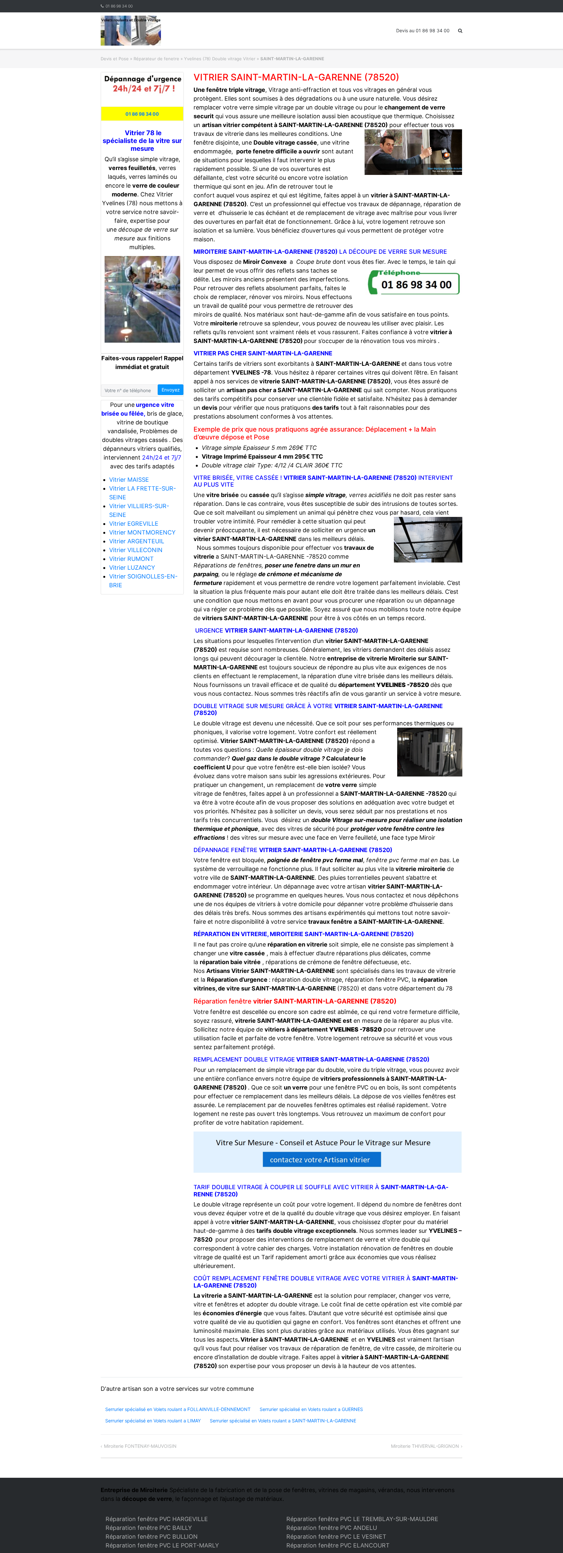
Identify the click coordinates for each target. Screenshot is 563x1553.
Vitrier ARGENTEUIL (136, 541)
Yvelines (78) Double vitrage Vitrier (219, 58)
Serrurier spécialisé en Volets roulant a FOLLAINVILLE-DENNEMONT (178, 1409)
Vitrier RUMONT (131, 558)
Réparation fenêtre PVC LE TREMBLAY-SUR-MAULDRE (362, 1519)
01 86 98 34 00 (119, 6)
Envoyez (171, 389)
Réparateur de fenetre (156, 58)
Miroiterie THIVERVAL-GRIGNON (425, 1446)
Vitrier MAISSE (129, 479)
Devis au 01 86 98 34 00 (423, 30)
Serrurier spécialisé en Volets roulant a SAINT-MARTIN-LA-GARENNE (283, 1420)
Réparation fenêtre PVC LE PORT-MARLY (162, 1545)
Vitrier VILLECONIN (136, 550)
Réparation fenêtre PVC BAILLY (149, 1527)
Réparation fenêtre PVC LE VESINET (336, 1536)
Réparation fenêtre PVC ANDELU (331, 1527)
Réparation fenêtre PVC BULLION (152, 1536)
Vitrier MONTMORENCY (142, 532)
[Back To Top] (547, 1537)
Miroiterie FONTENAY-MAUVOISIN (140, 1446)
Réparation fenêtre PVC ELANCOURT (338, 1545)
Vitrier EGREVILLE (133, 523)
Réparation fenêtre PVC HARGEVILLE (157, 1519)
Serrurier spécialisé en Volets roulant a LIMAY (153, 1420)
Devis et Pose (115, 58)
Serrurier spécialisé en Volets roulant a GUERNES (311, 1409)
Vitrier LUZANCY (132, 567)
